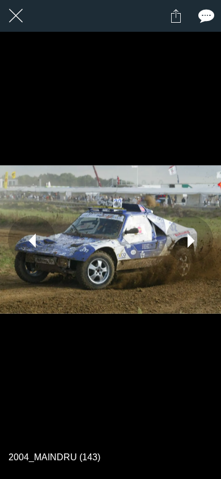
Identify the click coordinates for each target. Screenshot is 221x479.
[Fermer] (16, 16)
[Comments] (205, 16)
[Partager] (175, 16)
